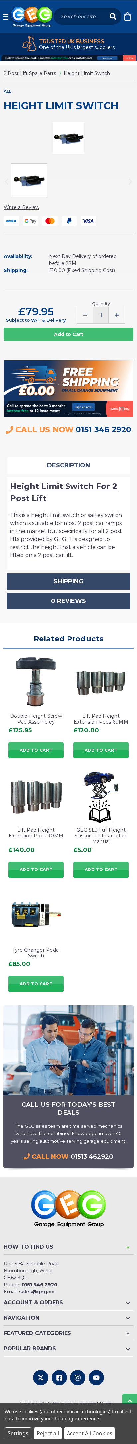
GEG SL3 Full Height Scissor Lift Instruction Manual (101, 835)
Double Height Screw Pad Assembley (36, 719)
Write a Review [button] (21, 207)
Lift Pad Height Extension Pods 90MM (36, 833)
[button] (68, 58)
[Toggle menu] (5, 16)
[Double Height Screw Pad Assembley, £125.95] (36, 682)
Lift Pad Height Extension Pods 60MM (101, 719)
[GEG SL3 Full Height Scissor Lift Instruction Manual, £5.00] (101, 796)
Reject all (48, 1433)
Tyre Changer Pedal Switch (36, 953)
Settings (18, 1433)
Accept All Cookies (89, 1433)
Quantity (101, 303)
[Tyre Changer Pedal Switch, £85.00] (36, 916)
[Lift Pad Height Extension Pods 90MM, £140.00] (36, 796)
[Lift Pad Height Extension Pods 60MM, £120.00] (101, 682)
